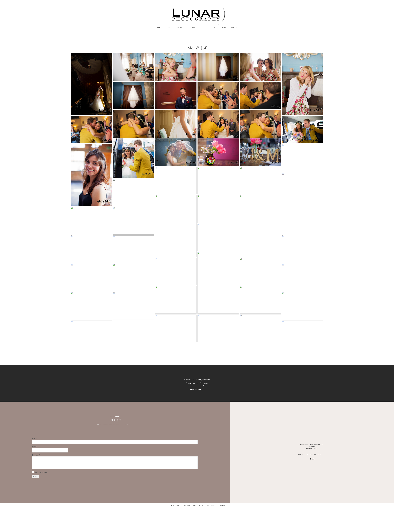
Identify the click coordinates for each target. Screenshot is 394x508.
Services (180, 27)
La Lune (222, 505)
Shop (224, 27)
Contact (214, 27)
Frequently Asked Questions (311, 444)
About (169, 27)
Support (312, 446)
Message (35, 455)
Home (159, 27)
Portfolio (192, 27)
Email (34, 447)
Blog (204, 27)
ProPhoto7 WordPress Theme (205, 505)
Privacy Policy (312, 448)
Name (34, 438)
